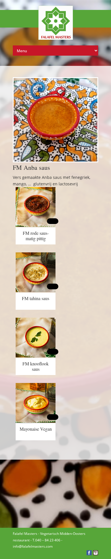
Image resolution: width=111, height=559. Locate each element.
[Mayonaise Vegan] (36, 421)
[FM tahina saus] (36, 290)
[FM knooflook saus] (36, 356)
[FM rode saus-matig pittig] (36, 225)
